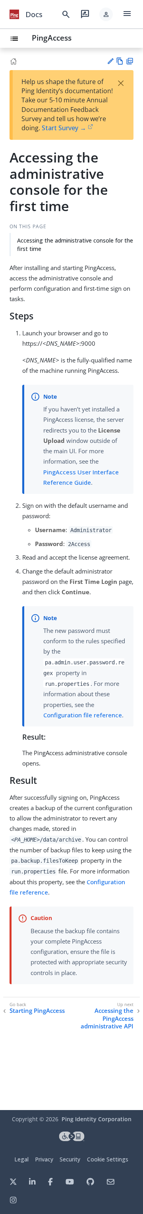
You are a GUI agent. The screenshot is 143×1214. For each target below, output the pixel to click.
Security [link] (70, 1159)
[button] (106, 14)
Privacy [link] (44, 1159)
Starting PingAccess (37, 1010)
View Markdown (120, 61)
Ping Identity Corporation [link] (96, 1119)
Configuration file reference (82, 715)
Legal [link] (21, 1159)
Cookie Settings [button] (107, 1159)
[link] (14, 14)
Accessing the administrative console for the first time (75, 245)
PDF (129, 61)
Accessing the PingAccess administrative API (107, 1018)
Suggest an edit (110, 61)
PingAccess (52, 38)
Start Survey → (64, 127)
